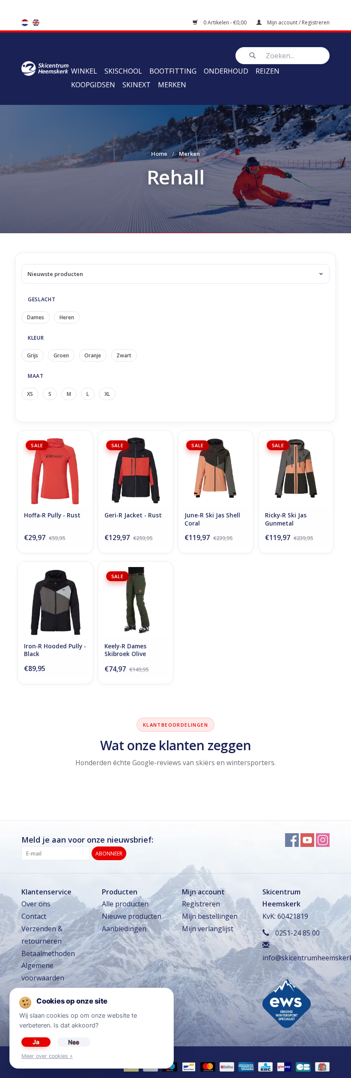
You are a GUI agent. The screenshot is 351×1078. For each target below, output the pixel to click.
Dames (35, 317)
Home (159, 153)
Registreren (201, 904)
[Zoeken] (252, 55)
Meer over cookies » (47, 1056)
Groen (61, 355)
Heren (66, 317)
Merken (172, 84)
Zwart (123, 355)
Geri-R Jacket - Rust (133, 515)
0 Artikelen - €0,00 (225, 22)
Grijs (32, 355)
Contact (33, 916)
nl (24, 22)
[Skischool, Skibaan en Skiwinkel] (44, 67)
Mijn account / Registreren (298, 22)
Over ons (36, 904)
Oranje (92, 355)
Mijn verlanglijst (207, 928)
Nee (73, 1041)
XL (107, 394)
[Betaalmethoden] (187, 1066)
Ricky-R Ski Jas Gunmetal (285, 519)
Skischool (123, 71)
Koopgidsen (93, 84)
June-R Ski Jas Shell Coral (212, 519)
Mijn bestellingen (210, 916)
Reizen (268, 71)
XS (30, 394)
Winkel (84, 71)
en (36, 22)
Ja (36, 1041)
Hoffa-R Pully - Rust (52, 515)
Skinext (136, 84)
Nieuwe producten (131, 916)
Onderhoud (226, 71)
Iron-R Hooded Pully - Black (55, 650)
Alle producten (125, 904)
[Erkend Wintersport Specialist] (286, 1002)
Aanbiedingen (124, 928)
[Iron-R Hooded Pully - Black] (55, 602)
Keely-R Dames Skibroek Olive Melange (125, 650)
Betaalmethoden (48, 953)
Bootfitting (172, 71)
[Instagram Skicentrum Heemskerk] (323, 840)
